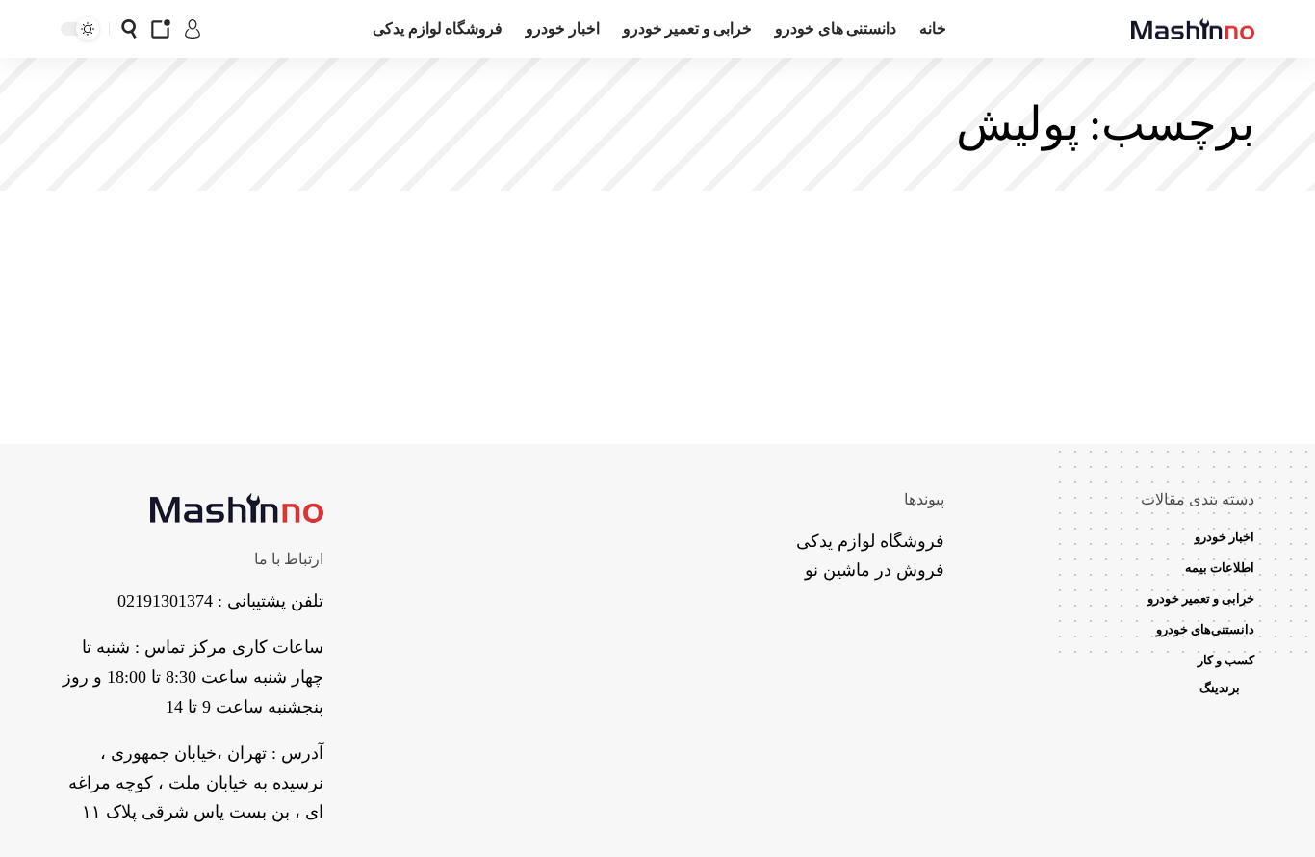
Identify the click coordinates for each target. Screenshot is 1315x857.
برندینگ (1219, 688)
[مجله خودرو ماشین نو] (1192, 29)
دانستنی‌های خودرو (1205, 629)
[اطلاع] (160, 28)
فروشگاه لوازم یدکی (870, 541)
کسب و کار (1226, 660)
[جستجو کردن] (129, 29)
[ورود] (192, 29)
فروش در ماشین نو (874, 570)
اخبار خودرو (1224, 537)
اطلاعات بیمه (1219, 567)
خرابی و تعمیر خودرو (1200, 598)
